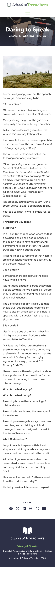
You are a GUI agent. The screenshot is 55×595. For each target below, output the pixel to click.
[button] (11, 508)
